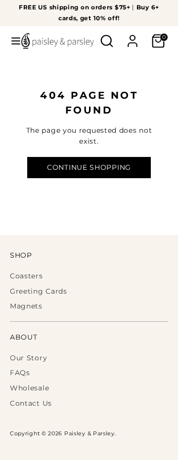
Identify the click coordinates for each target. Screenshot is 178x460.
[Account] (132, 36)
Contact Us (31, 403)
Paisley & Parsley (89, 433)
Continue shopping (89, 167)
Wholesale (29, 387)
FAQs (20, 372)
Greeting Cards (38, 291)
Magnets (26, 306)
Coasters (26, 275)
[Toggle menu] (11, 41)
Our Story (28, 357)
